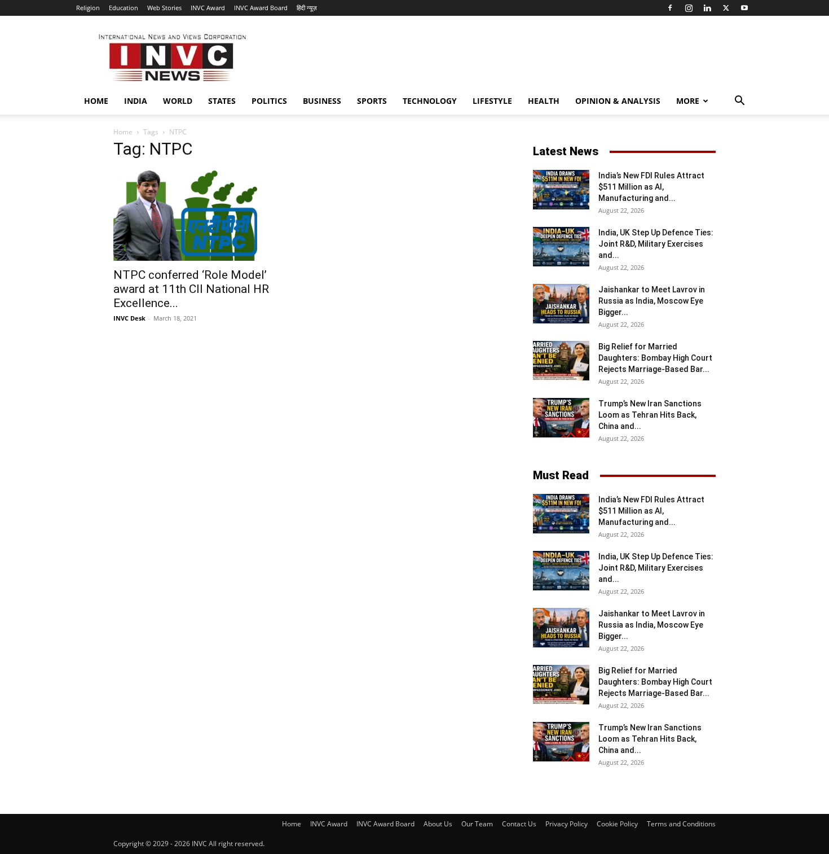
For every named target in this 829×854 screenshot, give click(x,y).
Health (543, 100)
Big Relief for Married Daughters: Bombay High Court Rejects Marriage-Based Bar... (655, 358)
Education (123, 7)
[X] (725, 8)
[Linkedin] (707, 8)
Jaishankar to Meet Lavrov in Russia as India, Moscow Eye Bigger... (651, 301)
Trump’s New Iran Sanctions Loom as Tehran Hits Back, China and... (650, 415)
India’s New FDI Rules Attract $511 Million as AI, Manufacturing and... (651, 187)
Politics (269, 100)
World (177, 100)
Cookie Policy (617, 824)
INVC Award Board (261, 7)
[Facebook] (670, 8)
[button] (739, 102)
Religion (88, 7)
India (135, 100)
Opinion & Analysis (617, 100)
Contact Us (519, 824)
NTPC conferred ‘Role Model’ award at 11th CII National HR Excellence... (191, 289)
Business (322, 100)
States (222, 100)
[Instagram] (688, 8)
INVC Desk (129, 318)
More (687, 100)
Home (96, 100)
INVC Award (208, 7)
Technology (430, 100)
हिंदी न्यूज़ (307, 7)
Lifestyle (492, 100)
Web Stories (164, 7)
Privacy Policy (566, 824)
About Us (438, 824)
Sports (372, 100)
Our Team (477, 824)
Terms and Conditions (681, 824)
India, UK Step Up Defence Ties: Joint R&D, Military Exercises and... (655, 244)
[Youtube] (744, 8)
